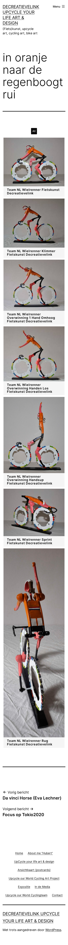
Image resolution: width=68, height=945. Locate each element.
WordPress (53, 930)
